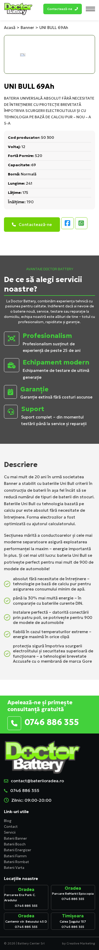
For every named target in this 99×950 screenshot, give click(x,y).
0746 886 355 (24, 790)
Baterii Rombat (16, 862)
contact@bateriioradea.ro (37, 780)
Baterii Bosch (15, 844)
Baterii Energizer (17, 850)
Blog (7, 821)
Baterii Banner (15, 838)
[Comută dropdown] (76, 9)
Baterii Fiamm (15, 856)
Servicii (10, 832)
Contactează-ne (35, 224)
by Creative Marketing (78, 943)
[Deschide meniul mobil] (90, 9)
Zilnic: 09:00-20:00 (31, 800)
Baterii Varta (14, 867)
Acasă (9, 27)
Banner (27, 27)
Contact (11, 826)
